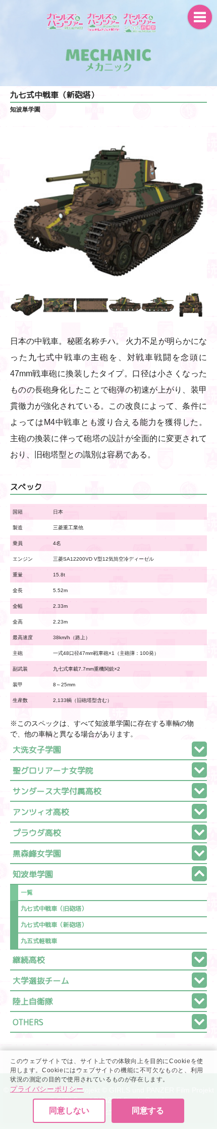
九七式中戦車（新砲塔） (54, 924)
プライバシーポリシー (47, 1089)
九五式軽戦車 (39, 941)
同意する (148, 1110)
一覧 (27, 892)
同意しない (69, 1110)
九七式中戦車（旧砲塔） (54, 908)
